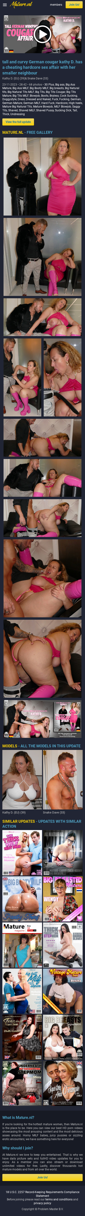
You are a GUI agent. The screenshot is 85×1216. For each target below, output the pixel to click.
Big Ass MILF (21, 88)
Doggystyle (9, 99)
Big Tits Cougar (55, 92)
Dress (21, 99)
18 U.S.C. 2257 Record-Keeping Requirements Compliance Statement (42, 1194)
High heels (75, 103)
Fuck (55, 99)
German (76, 99)
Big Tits (40, 92)
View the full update (18, 122)
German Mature (12, 103)
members (56, 4)
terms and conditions (58, 1199)
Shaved (13, 110)
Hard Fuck (48, 103)
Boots (44, 95)
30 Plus (49, 84)
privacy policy (42, 1203)
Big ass (59, 84)
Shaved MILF (27, 110)
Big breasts (57, 88)
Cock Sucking (68, 95)
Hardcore (62, 103)
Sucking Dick (63, 110)
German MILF (31, 103)
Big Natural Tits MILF (21, 92)
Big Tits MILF (21, 95)
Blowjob (35, 95)
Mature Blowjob (43, 106)
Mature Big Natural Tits (17, 106)
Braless (54, 95)
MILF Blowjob (62, 106)
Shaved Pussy (45, 110)
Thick (5, 114)
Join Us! (74, 4)
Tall (74, 110)
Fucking (64, 99)
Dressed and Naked (38, 99)
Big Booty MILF (39, 88)
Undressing (17, 114)
